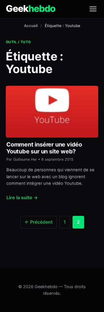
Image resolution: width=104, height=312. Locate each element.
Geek (30, 8)
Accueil (31, 25)
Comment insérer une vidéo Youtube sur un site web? (44, 148)
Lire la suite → (22, 197)
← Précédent (39, 222)
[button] (93, 9)
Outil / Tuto (18, 42)
